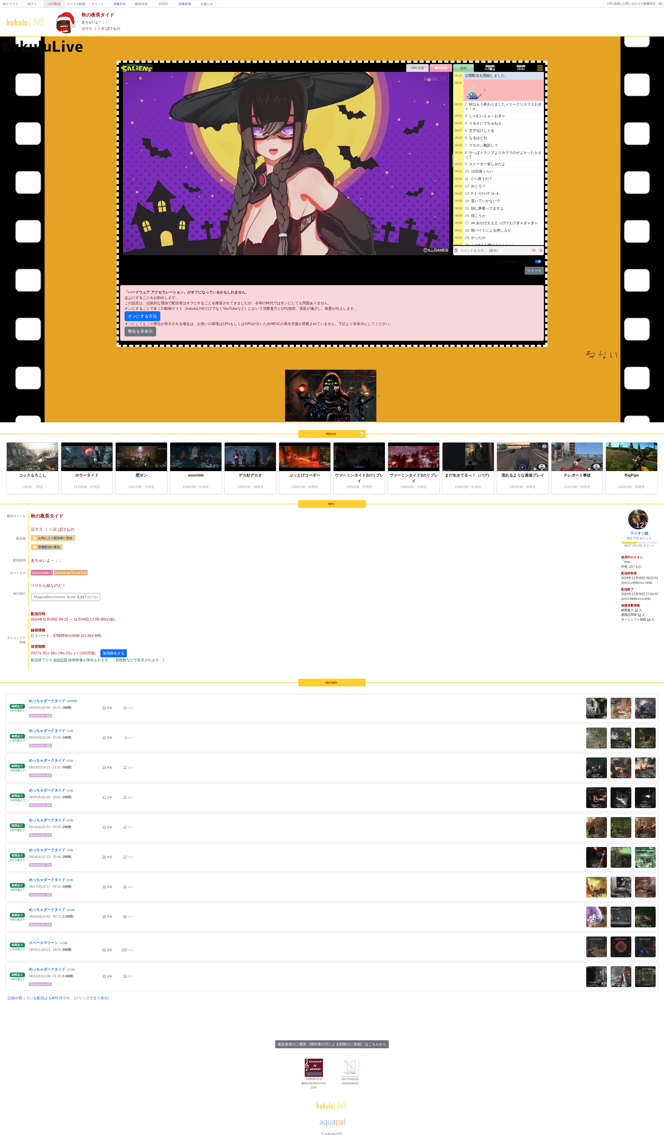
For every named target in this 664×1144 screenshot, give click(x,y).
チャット (98, 4)
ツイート (534, 270)
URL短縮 (613, 3)
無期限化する (114, 653)
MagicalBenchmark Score (66, 597)
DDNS (163, 4)
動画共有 (141, 4)
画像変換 (185, 4)
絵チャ (32, 4)
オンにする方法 (142, 316)
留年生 (88, 28)
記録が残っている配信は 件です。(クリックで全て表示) (58, 998)
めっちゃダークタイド (47, 701)
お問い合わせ (631, 3)
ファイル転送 (76, 4)
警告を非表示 (140, 331)
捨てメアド (10, 4)
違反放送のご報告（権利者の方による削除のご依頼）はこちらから (332, 1044)
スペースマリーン (43, 943)
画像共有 (119, 4)
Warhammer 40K (40, 715)
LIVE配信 (54, 4)
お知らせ (206, 4)
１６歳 (100, 28)
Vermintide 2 (41, 572)
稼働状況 (649, 3)
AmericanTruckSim (70, 572)
